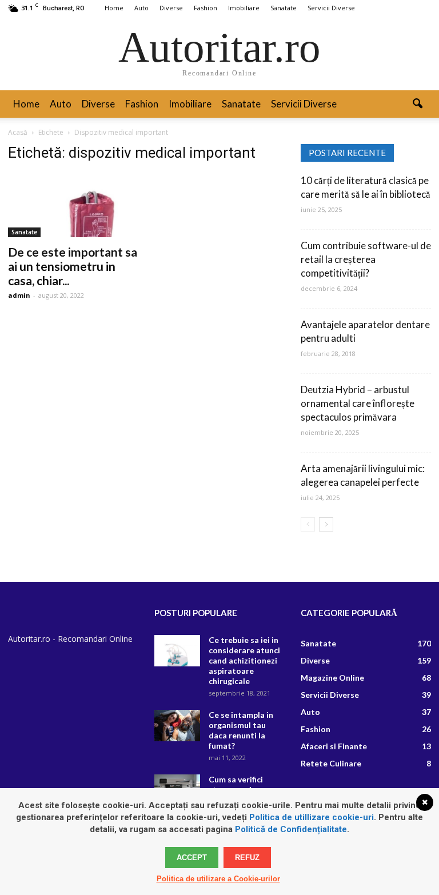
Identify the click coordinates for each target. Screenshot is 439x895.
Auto (141, 7)
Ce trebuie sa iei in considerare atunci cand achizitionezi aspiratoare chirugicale (244, 660)
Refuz (247, 857)
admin (19, 295)
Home (114, 7)
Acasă (17, 132)
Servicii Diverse (331, 7)
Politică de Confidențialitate (291, 829)
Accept (192, 857)
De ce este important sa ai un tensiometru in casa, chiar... (72, 266)
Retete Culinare (331, 763)
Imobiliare (244, 7)
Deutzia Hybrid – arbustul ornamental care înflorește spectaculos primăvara (357, 403)
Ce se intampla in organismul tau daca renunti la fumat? (241, 730)
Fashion (205, 7)
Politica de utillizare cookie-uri (311, 817)
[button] (417, 104)
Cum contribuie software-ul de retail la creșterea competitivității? (366, 259)
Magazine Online (332, 677)
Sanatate (283, 7)
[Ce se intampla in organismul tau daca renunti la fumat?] (177, 725)
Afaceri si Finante (334, 746)
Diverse (171, 7)
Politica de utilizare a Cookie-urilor (218, 878)
